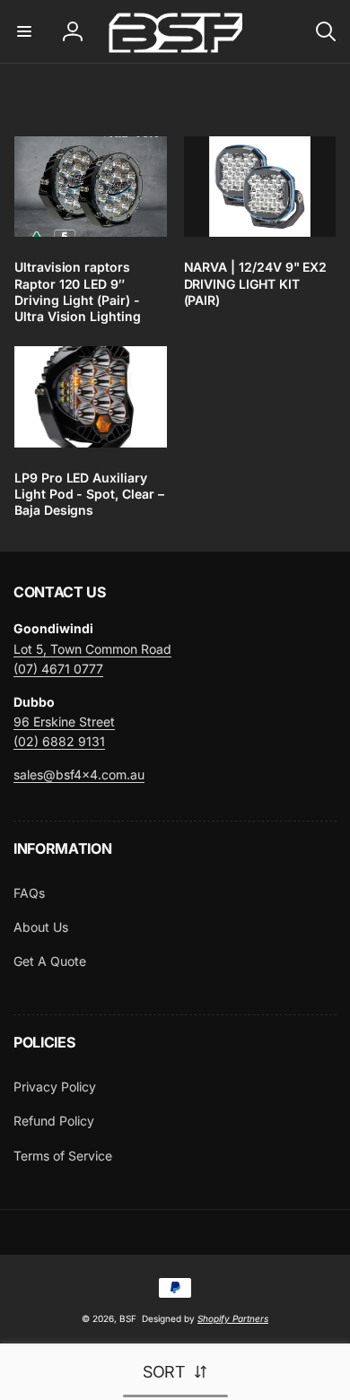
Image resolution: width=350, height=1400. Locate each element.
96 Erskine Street (64, 721)
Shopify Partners (232, 1318)
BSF (127, 1318)
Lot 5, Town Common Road (92, 649)
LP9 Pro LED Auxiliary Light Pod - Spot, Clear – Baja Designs (89, 493)
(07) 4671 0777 (58, 668)
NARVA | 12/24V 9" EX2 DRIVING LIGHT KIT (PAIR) (256, 283)
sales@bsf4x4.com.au (78, 774)
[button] (24, 31)
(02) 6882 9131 (59, 741)
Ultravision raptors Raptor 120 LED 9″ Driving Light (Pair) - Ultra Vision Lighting (77, 291)
